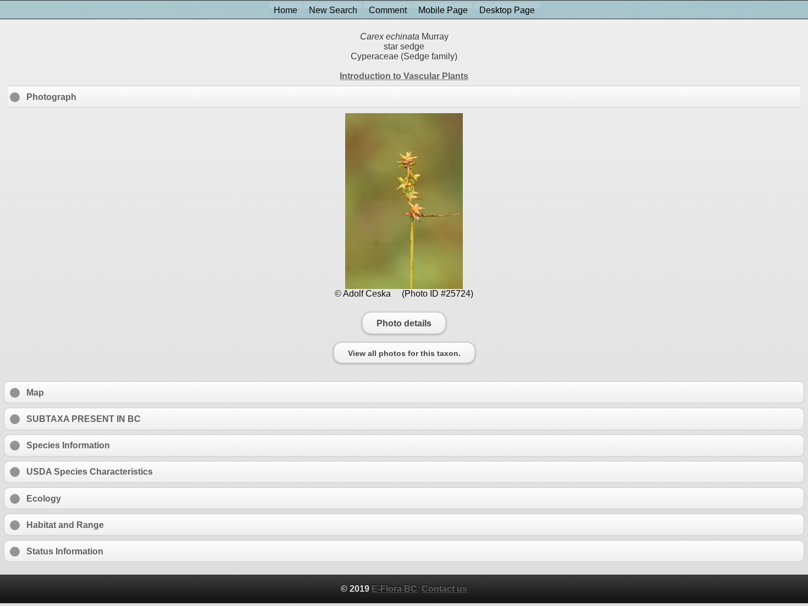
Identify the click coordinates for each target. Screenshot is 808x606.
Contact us (444, 588)
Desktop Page (507, 10)
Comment (388, 10)
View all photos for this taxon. (404, 353)
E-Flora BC (394, 588)
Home (285, 10)
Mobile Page (443, 10)
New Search (333, 10)
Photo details (404, 323)
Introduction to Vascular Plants (404, 76)
